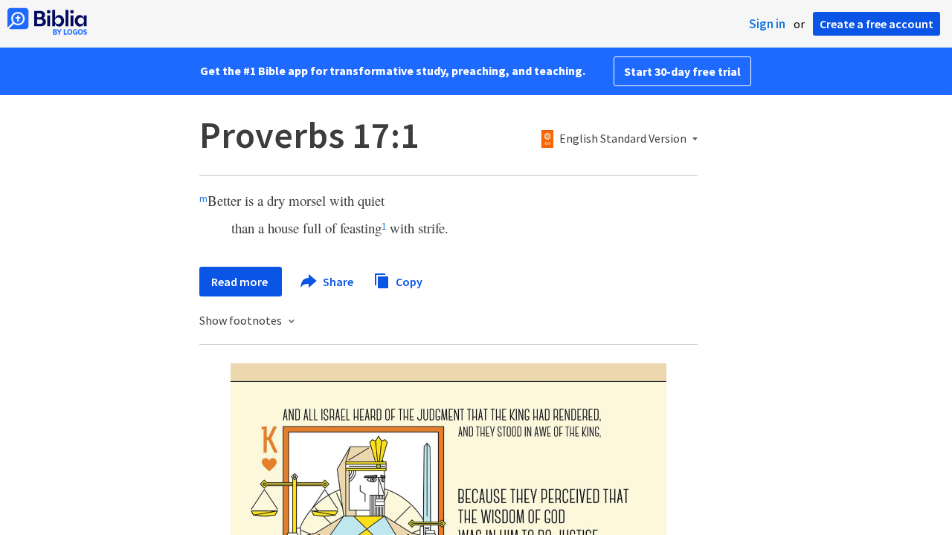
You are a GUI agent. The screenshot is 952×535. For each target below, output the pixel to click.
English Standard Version (622, 139)
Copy (407, 281)
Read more (240, 281)
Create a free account (876, 23)
